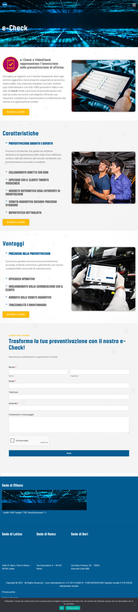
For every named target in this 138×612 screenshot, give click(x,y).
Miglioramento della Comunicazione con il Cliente (34, 288)
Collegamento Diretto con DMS (28, 172)
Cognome (74, 376)
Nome (12, 367)
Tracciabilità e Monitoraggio (27, 305)
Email (12, 381)
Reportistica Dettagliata (25, 212)
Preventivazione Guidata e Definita (31, 143)
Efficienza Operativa (22, 279)
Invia (69, 453)
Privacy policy (8, 592)
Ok (62, 608)
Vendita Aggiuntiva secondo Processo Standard (31, 203)
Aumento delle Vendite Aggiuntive (30, 297)
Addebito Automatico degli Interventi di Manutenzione (33, 192)
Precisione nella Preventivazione (29, 253)
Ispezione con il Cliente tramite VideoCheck (27, 181)
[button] (34, 143)
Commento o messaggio (21, 414)
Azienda (13, 403)
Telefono (13, 392)
